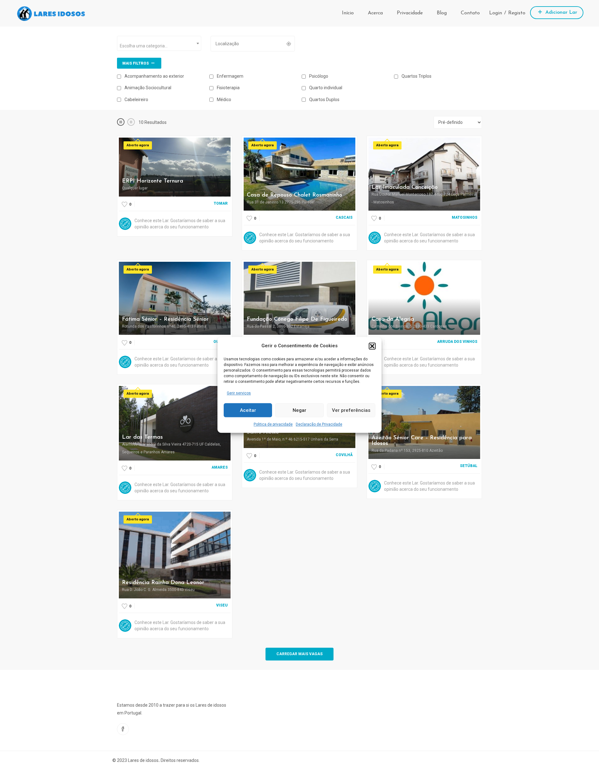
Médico (223, 99)
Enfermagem (229, 76)
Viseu (222, 605)
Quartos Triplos (416, 76)
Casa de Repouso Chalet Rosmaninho (294, 195)
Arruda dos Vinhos (457, 341)
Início (348, 13)
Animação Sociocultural (147, 87)
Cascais (344, 217)
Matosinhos (464, 217)
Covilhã (344, 455)
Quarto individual (325, 87)
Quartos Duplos (323, 99)
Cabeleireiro (136, 99)
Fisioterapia (228, 87)
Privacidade (410, 13)
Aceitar (248, 410)
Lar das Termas (142, 437)
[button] (372, 346)
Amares (220, 467)
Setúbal (468, 466)
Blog (442, 13)
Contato (470, 13)
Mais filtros (136, 63)
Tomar (221, 203)
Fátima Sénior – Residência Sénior (165, 319)
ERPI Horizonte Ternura (152, 181)
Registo (516, 13)
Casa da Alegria (393, 319)
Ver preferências (351, 410)
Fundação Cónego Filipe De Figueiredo (297, 319)
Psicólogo (318, 76)
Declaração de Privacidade (319, 424)
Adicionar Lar (560, 12)
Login (495, 13)
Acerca (375, 13)
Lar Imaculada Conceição (405, 187)
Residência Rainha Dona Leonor (163, 583)
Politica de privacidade (273, 424)
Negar (299, 410)
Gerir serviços (239, 393)
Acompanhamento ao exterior (154, 76)
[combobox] (159, 43)
